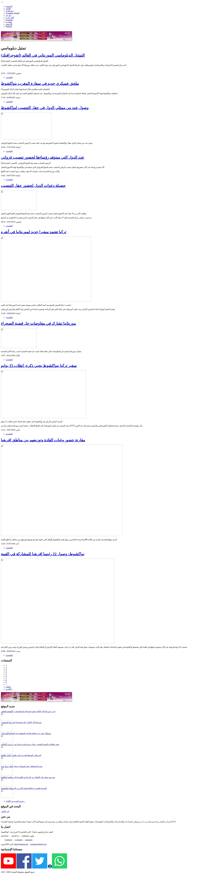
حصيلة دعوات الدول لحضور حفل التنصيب (33, 185)
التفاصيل (9, 77)
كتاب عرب (10, 18)
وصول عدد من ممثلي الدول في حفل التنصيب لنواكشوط (45, 107)
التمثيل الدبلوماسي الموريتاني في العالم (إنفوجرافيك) (43, 55)
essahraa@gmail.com (38, 844)
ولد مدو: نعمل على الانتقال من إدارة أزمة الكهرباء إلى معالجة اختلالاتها (28, 777)
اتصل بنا (9, 22)
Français (9, 26)
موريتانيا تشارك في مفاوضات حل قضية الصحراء (38, 323)
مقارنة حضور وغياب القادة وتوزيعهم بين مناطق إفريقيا (43, 440)
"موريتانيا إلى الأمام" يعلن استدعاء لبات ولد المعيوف (21, 722)
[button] (2, 2)
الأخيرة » (9, 689)
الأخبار (8, 9)
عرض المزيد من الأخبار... (15, 801)
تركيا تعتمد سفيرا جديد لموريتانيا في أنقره (33, 232)
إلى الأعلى (5, 812)
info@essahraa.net (21, 844)
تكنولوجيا (9, 20)
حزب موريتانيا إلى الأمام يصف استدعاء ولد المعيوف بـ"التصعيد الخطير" (28, 711)
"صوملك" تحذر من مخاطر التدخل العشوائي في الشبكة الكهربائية (26, 733)
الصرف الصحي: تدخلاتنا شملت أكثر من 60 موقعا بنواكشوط (24, 788)
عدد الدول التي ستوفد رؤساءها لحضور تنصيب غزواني (42, 157)
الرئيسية (9, 6)
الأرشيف (9, 24)
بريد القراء (10, 11)
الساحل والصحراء (12, 13)
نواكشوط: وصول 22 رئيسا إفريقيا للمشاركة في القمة (42, 554)
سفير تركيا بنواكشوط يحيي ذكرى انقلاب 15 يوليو (39, 365)
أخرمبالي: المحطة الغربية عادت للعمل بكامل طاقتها (21, 755)
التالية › (8, 687)
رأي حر (8, 15)
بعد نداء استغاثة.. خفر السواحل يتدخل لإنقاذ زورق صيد (21, 766)
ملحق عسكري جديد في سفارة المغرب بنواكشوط (40, 83)
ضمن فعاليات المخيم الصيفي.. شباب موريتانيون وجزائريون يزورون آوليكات (30, 744)
